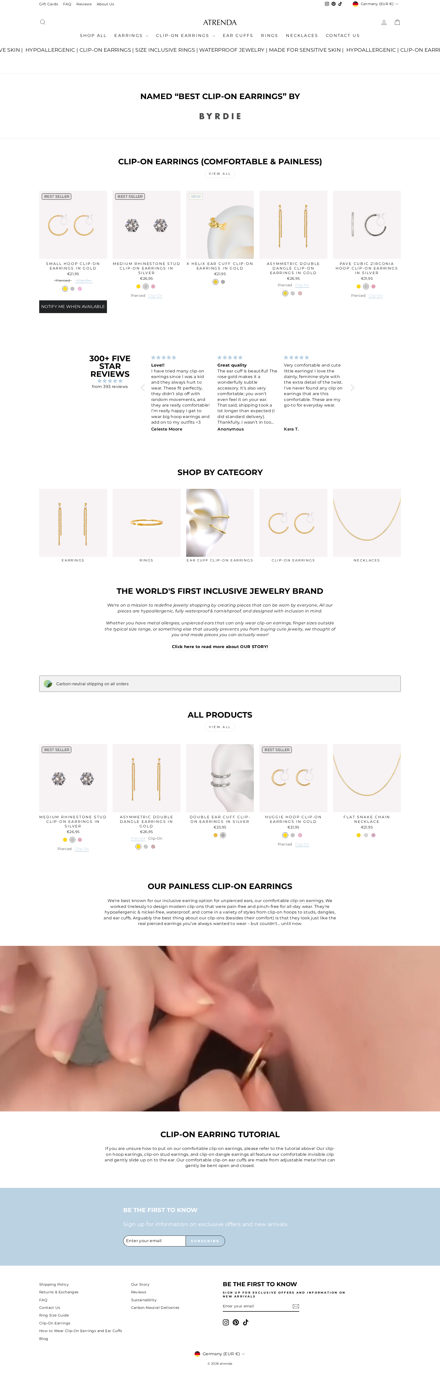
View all (220, 174)
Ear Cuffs (238, 35)
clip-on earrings (306, 900)
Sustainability (144, 1300)
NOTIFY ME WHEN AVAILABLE (73, 306)
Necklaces (302, 35)
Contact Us (343, 35)
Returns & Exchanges (59, 1292)
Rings (269, 35)
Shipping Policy (54, 1284)
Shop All (93, 35)
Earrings (129, 35)
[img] (110, 381)
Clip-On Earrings (183, 35)
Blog (43, 1339)
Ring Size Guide (54, 1315)
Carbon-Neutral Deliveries (155, 1308)
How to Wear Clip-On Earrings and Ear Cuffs (80, 1331)
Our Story (140, 1284)
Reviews (84, 4)
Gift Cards (48, 4)
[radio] (63, 281)
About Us (105, 4)
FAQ (67, 4)
